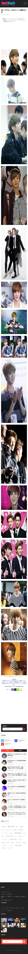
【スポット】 (4, 839)
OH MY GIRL (18, 842)
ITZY (16, 836)
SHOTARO (4, 848)
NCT (3, 829)
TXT (2, 833)
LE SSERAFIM (13, 839)
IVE (17, 826)
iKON (11, 848)
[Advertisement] (14, 35)
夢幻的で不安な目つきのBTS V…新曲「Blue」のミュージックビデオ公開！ (16, 767)
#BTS (7, 908)
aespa (15, 830)
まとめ (22, 908)
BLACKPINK (9, 836)
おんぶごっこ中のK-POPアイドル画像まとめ (16, 800)
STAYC (6, 833)
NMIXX (3, 836)
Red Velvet (18, 833)
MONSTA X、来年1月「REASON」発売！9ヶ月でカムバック (17, 780)
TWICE (4, 826)
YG (8, 848)
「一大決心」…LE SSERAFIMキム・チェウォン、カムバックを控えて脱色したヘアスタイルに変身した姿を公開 (17, 807)
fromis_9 (20, 839)
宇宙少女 (12, 842)
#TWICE (12, 908)
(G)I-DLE (11, 833)
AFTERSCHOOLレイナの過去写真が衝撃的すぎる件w (17, 761)
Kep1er (21, 830)
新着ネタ (20, 750)
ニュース (3, 910)
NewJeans (20, 836)
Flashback (9, 910)
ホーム (3, 908)
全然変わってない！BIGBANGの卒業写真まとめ (17, 793)
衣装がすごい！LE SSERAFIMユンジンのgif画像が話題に (17, 754)
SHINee (24, 842)
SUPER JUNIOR (18, 845)
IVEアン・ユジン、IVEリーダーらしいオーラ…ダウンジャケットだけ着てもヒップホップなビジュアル (17, 814)
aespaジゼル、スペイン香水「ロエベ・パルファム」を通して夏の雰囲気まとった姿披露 (17, 775)
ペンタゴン (11, 845)
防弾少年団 (11, 826)
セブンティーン (8, 829)
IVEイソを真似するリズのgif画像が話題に (16, 786)
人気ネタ (7, 750)
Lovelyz (3, 842)
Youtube (17, 908)
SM (8, 842)
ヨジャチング (4, 845)
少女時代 (21, 826)
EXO (24, 833)
